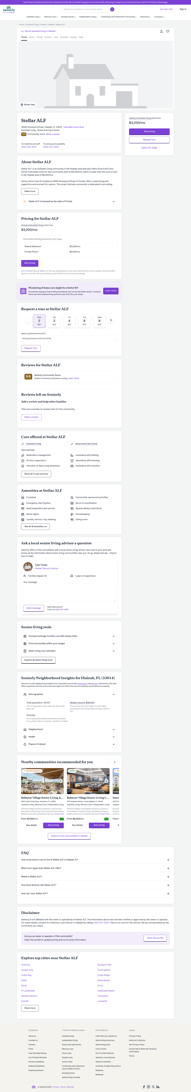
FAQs (81, 37)
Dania (24, 980)
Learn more (110, 291)
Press (30, 1049)
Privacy (55, 1087)
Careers (31, 1045)
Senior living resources (105, 1040)
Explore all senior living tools (38, 660)
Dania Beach (104, 980)
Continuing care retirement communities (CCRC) (73, 1067)
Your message (30, 582)
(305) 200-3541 (28, 147)
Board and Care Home (86, 444)
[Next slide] (111, 320)
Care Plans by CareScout (106, 1036)
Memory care (67, 1049)
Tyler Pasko (41, 565)
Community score (36, 134)
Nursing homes (68, 1073)
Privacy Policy (135, 1036)
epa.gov (94, 684)
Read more (29, 191)
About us (32, 1036)
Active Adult (67, 1062)
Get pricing (29, 263)
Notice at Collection (137, 1040)
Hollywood (103, 996)
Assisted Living (33, 444)
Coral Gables (104, 970)
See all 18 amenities (33, 527)
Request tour (149, 140)
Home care (66, 1053)
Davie (24, 986)
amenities (64, 37)
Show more (29, 1008)
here (165, 2)
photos (24, 37)
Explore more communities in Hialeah (69, 836)
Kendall (24, 1001)
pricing (39, 37)
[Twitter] (153, 1087)
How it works (101, 1049)
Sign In (183, 9)
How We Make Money (37, 1053)
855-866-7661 (166, 9)
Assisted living (68, 1036)
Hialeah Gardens (29, 996)
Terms (131, 1056)
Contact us (33, 1040)
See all (39, 31)
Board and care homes (71, 1045)
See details (31, 825)
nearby (74, 37)
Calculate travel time (74, 127)
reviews (48, 37)
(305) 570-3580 (51, 147)
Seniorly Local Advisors (105, 1057)
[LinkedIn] (157, 1087)
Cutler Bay (26, 975)
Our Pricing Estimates (37, 1057)
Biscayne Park (104, 965)
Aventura (25, 965)
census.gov (82, 684)
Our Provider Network (105, 1053)
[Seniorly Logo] (9, 9)
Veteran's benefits (103, 1062)
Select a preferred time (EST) (33, 334)
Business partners (36, 1070)
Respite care (67, 1057)
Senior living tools (103, 1045)
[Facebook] (143, 1087)
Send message (34, 608)
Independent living (70, 1040)
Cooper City (27, 970)
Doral (100, 986)
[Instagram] (148, 1087)
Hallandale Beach (106, 991)
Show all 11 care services (36, 474)
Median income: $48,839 (82, 703)
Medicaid (99, 1075)
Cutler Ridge (104, 975)
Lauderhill (102, 1001)
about (31, 37)
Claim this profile (155, 938)
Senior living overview (71, 1077)
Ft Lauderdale (28, 991)
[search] (113, 9)
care (56, 37)
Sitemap (70, 1087)
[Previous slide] (28, 320)
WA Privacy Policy (136, 1045)
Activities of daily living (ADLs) (108, 1066)
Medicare (99, 1070)
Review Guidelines (36, 1062)
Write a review (31, 417)
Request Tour (30, 348)
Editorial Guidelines (36, 1066)
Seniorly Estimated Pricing (32, 225)
